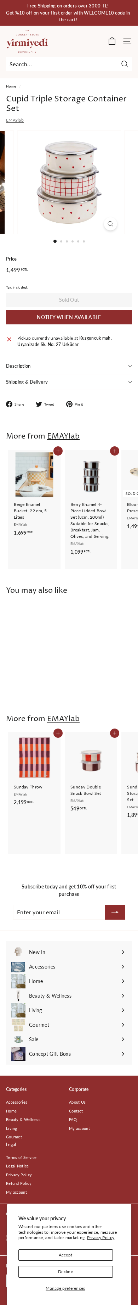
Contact (76, 1111)
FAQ (73, 1119)
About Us (77, 1102)
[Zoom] (110, 223)
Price (11, 259)
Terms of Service (21, 1157)
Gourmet (14, 1136)
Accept (66, 1254)
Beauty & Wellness (23, 1119)
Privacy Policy (100, 1237)
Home (11, 86)
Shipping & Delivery (27, 382)
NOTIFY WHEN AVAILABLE (69, 317)
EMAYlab (15, 120)
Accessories (16, 1102)
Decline (65, 1271)
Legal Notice (17, 1166)
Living (11, 1128)
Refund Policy (18, 1183)
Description (18, 366)
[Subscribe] (115, 912)
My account (79, 1128)
